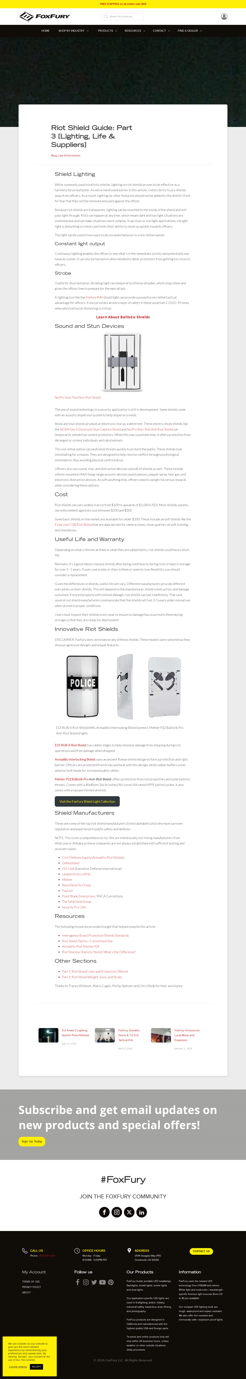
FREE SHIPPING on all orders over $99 (123, 4)
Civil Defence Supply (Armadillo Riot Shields (93, 857)
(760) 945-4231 (47, 1255)
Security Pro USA (74, 907)
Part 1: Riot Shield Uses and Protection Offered (95, 971)
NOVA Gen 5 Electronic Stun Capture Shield (90, 429)
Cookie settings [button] (18, 1366)
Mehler (67, 880)
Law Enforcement (69, 155)
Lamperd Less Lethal (76, 874)
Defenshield (70, 863)
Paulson (67, 891)
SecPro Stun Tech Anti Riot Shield (78, 397)
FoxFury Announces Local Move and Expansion (187, 1035)
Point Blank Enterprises (78, 896)
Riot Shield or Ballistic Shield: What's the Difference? (99, 952)
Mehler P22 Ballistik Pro (71, 779)
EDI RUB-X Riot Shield (70, 745)
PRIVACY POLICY (31, 1287)
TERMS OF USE (31, 1281)
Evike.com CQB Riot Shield (73, 524)
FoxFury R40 (94, 297)
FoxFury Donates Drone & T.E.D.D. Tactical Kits (129, 1035)
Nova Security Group (76, 885)
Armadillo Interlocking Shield (75, 759)
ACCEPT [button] (36, 1366)
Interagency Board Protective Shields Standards (95, 935)
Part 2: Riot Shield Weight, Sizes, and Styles (92, 977)
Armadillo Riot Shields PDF (81, 946)
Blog (54, 155)
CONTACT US (201, 1251)
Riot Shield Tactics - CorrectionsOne (87, 941)
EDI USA (68, 869)
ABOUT (26, 1292)
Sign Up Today (32, 1141)
